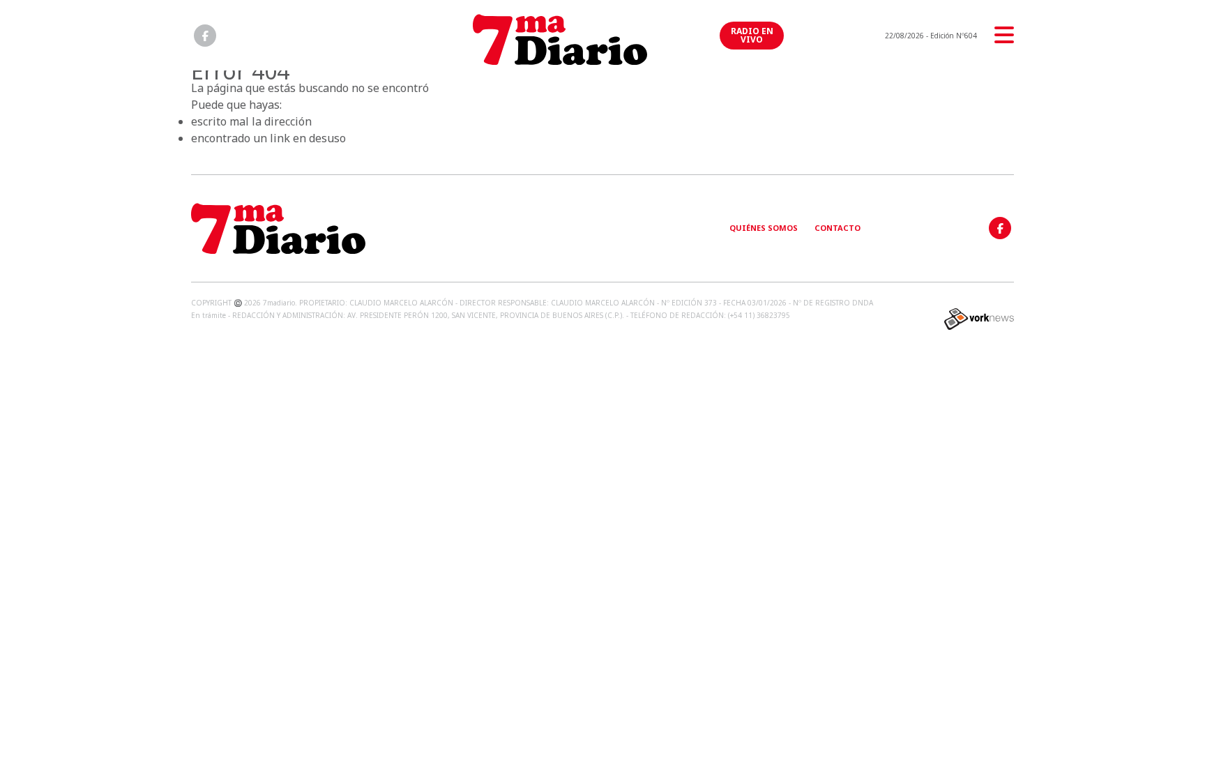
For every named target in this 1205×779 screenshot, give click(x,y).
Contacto (837, 227)
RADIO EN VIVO (752, 35)
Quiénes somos (763, 227)
